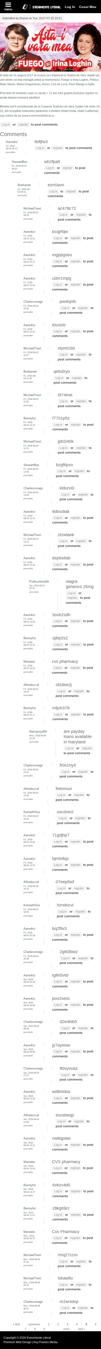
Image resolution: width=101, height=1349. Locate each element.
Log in (6, 124)
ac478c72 (67, 208)
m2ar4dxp (69, 1301)
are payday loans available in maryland (78, 736)
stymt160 (66, 348)
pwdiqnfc (68, 301)
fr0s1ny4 (68, 765)
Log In (70, 7)
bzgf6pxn (64, 464)
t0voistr (59, 325)
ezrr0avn (56, 185)
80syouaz (69, 1068)
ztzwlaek (66, 534)
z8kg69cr (61, 1208)
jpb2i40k (66, 441)
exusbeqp (65, 1115)
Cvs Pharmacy (65, 1231)
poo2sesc (61, 998)
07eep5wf (65, 881)
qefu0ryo (62, 371)
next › (66, 1329)
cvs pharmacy (65, 661)
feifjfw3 (41, 141)
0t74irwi (65, 395)
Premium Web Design (18, 1342)
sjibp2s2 (60, 638)
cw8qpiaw (61, 1138)
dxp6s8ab (61, 558)
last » (81, 1329)
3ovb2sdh (61, 614)
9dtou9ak (61, 511)
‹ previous (33, 1324)
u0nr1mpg (61, 278)
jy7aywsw (61, 1045)
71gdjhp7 (61, 835)
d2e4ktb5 (68, 1021)
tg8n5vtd (60, 975)
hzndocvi (65, 905)
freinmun (64, 788)
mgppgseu (62, 254)
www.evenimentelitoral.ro (38, 115)
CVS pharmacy (66, 1161)
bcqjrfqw (60, 231)
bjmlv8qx (60, 858)
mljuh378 (61, 708)
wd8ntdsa (61, 1091)
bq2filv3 (59, 928)
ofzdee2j (64, 684)
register (23, 124)
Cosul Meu (87, 7)
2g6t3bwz (69, 951)
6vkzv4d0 (61, 1185)
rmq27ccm (68, 1255)
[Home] (39, 10)
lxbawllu (65, 1278)
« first (16, 1324)
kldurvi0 (67, 488)
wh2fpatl (52, 161)
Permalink (10, 152)
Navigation (8, 6)
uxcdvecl (65, 812)
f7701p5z (61, 418)
